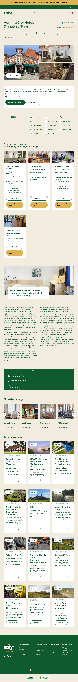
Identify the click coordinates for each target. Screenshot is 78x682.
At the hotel (22, 654)
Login (72, 7)
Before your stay (23, 652)
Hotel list (38, 654)
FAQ (52, 650)
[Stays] (8, 12)
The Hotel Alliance (67, 650)
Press (52, 652)
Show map (10, 97)
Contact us (39, 648)
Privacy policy (66, 648)
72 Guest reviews (61, 27)
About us (53, 648)
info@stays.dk (50, 670)
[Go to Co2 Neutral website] (44, 678)
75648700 (62, 670)
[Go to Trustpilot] (30, 678)
